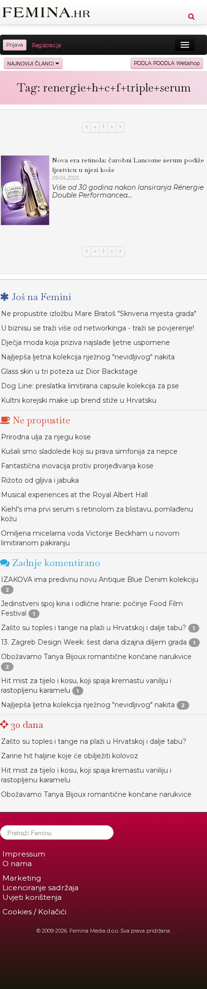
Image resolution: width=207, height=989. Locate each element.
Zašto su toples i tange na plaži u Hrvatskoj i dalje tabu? (93, 627)
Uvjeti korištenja (32, 897)
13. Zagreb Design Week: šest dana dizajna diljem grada (94, 642)
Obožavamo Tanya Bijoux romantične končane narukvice (96, 656)
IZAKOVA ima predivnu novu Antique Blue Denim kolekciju (99, 579)
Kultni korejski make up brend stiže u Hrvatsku (78, 400)
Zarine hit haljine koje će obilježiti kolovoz (69, 756)
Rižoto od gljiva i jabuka (40, 480)
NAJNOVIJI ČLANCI (31, 63)
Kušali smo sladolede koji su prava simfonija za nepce (89, 451)
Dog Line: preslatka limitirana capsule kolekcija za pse (90, 386)
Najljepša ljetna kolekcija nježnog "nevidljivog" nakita (88, 357)
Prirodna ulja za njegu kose (46, 437)
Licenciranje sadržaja (40, 887)
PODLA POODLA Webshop (167, 63)
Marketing (21, 878)
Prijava (14, 45)
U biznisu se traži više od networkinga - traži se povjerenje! (97, 328)
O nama (17, 863)
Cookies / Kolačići (34, 911)
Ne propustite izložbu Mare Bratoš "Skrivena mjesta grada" (98, 313)
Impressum (23, 853)
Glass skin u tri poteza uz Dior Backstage (69, 371)
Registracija (46, 45)
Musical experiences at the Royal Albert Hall (74, 494)
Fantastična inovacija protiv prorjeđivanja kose (77, 466)
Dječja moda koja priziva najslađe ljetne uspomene (85, 342)
